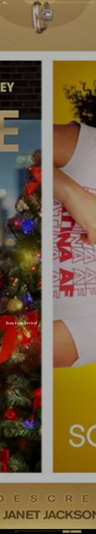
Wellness (37, 2)
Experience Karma (51, 2)
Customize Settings (76, 531)
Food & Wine (43, 2)
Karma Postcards (87, 2)
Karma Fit (72, 2)
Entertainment (59, 2)
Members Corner (78, 2)
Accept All (66, 531)
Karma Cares (66, 2)
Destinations (31, 2)
